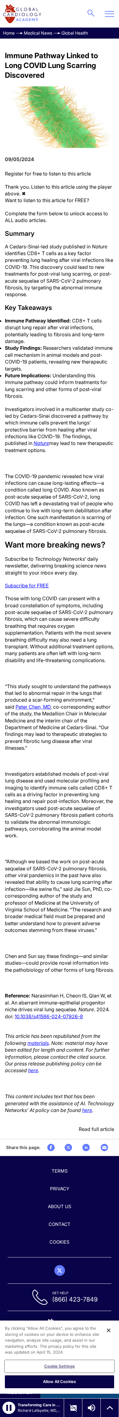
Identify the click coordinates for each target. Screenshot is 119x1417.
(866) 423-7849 (75, 1299)
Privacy (59, 1189)
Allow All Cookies (59, 1381)
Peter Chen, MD (33, 707)
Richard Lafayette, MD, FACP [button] (39, 1410)
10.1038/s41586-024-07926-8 (49, 1016)
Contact (59, 1224)
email (104, 1147)
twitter (68, 1147)
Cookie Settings (59, 1366)
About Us (59, 1206)
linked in (86, 1147)
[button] (9, 1408)
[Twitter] (59, 1270)
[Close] (108, 1330)
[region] (59, 1357)
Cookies (59, 1242)
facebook (51, 1147)
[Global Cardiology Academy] (22, 13)
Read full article (96, 1129)
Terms (60, 1171)
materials (38, 1043)
